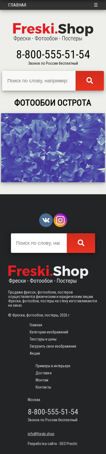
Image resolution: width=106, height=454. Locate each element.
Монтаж (42, 380)
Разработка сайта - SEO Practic (52, 443)
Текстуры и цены (43, 339)
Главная (17, 5)
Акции (35, 353)
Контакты (43, 387)
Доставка (44, 373)
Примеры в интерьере (53, 366)
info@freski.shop (41, 434)
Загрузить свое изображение (53, 346)
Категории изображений (49, 332)
